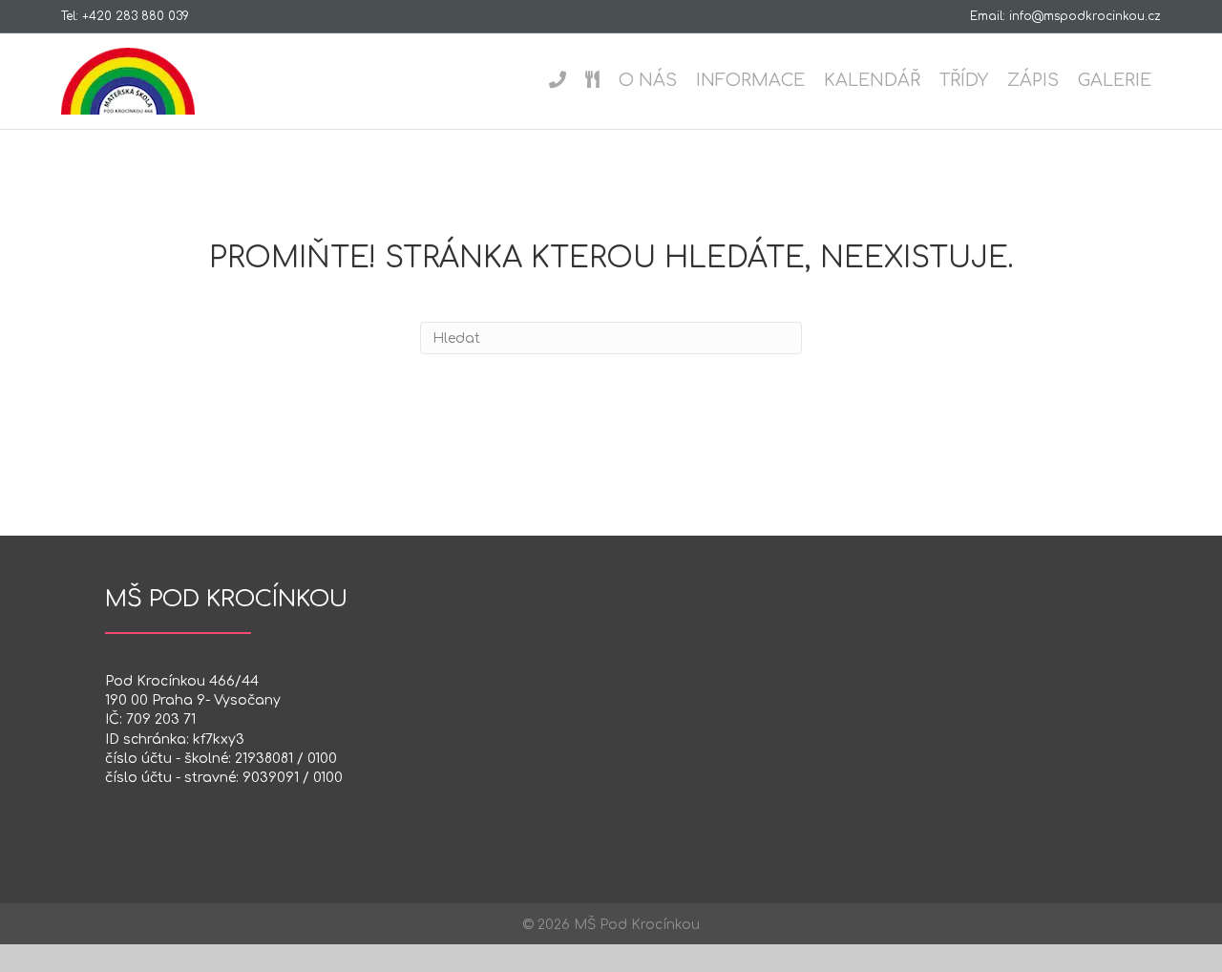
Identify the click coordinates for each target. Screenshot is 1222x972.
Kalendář (872, 80)
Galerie (1114, 80)
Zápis (1033, 80)
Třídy (963, 80)
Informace (750, 80)
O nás (648, 80)
